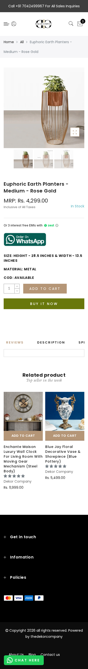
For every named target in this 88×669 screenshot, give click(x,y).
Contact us (50, 654)
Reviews (15, 342)
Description (51, 342)
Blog (32, 654)
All (22, 42)
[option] (44, 108)
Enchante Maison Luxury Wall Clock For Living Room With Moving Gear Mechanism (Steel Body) (23, 459)
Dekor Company (18, 481)
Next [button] (69, 111)
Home (9, 42)
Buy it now (44, 303)
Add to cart (23, 435)
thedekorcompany (47, 636)
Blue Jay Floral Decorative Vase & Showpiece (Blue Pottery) (63, 454)
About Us (16, 654)
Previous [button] (13, 111)
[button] (15, 476)
